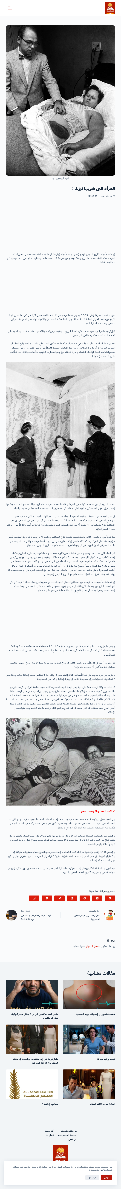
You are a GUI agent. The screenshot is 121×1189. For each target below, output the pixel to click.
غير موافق (92, 1177)
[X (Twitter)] (97, 898)
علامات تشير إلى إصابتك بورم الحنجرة (95, 1014)
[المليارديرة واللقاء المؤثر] (89, 1084)
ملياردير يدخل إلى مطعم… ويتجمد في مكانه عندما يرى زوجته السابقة (35, 1061)
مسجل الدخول (93, 946)
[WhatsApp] (47, 898)
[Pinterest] (85, 898)
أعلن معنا (49, 1131)
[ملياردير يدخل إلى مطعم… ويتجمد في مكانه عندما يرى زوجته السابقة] (32, 1039)
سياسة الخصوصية (67, 1135)
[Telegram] (59, 898)
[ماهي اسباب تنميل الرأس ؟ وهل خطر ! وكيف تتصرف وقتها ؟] (32, 994)
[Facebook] (110, 898)
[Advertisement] (60, 226)
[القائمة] (10, 8)
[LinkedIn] (72, 898)
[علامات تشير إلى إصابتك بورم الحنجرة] (89, 994)
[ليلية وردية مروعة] (89, 1039)
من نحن (72, 1139)
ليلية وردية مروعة (106, 1059)
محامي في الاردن (50, 1104)
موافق (106, 1177)
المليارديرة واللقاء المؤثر (102, 1104)
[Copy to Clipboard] (34, 898)
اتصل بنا (50, 1135)
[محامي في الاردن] (32, 1084)
